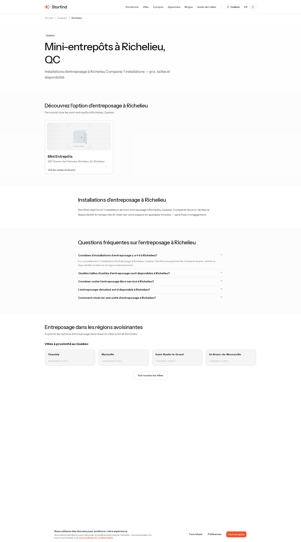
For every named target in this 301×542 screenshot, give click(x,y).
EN (245, 7)
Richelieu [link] (77, 17)
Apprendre (174, 7)
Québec (235, 7)
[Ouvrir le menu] (252, 6)
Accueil (49, 17)
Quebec (62, 17)
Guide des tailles (206, 7)
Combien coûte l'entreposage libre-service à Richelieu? (116, 281)
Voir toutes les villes (150, 375)
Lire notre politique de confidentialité (93, 537)
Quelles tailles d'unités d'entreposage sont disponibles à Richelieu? (124, 273)
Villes (146, 7)
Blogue (189, 7)
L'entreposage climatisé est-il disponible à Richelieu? (114, 289)
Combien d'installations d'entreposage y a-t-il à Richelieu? (117, 255)
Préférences (214, 534)
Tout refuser (196, 534)
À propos (158, 7)
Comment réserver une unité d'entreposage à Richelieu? (117, 297)
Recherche (132, 7)
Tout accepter (236, 534)
